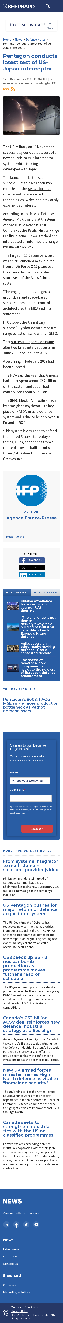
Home (7, 39)
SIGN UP (37, 828)
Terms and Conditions (24, 1307)
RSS (6, 89)
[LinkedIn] (6, 1224)
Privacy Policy (28, 810)
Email (15, 772)
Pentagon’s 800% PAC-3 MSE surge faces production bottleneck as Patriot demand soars (31, 705)
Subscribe (10, 1256)
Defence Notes (36, 39)
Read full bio (15, 536)
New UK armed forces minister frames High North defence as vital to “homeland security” (30, 1076)
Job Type (17, 789)
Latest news (11, 1249)
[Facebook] (16, 1224)
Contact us (10, 1263)
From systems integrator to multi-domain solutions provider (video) (31, 865)
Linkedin (35, 574)
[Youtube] (36, 1224)
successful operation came (32, 341)
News (18, 39)
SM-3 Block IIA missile (27, 400)
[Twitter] (26, 1224)
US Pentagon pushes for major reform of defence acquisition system (30, 909)
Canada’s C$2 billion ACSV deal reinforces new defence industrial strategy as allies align (31, 1024)
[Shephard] (19, 6)
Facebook (36, 560)
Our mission (11, 1285)
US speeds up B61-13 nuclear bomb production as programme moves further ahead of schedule (25, 968)
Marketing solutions (16, 1292)
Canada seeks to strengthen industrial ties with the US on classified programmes (28, 1129)
